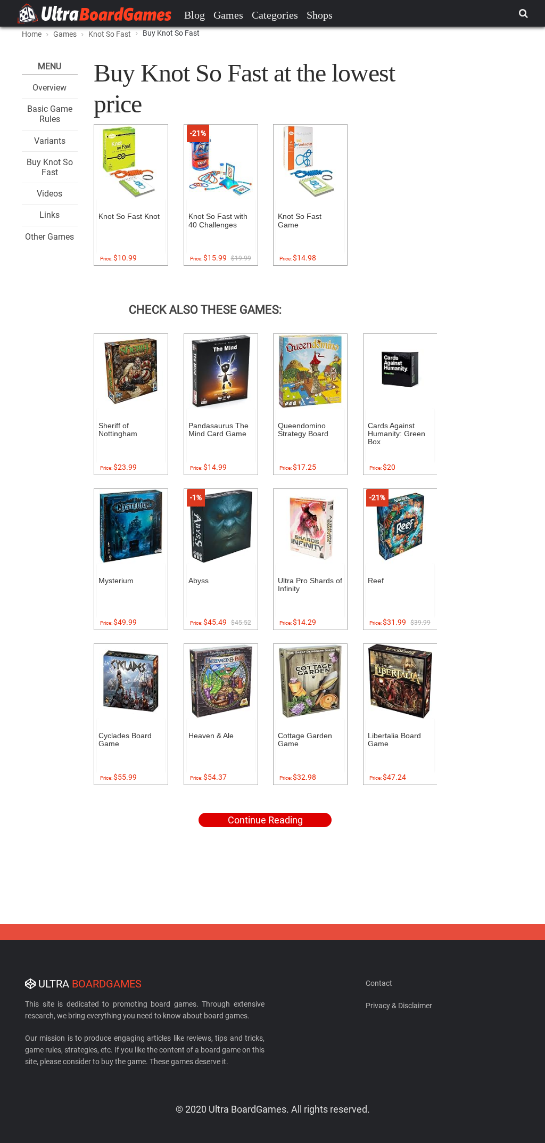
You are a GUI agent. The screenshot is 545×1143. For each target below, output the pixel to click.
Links (49, 215)
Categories (275, 15)
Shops (320, 15)
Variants (49, 141)
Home (32, 34)
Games (228, 15)
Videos (49, 194)
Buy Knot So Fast (50, 167)
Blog (194, 15)
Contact (379, 983)
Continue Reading (265, 820)
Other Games (49, 237)
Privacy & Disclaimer (399, 1005)
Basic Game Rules (49, 114)
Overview (49, 88)
